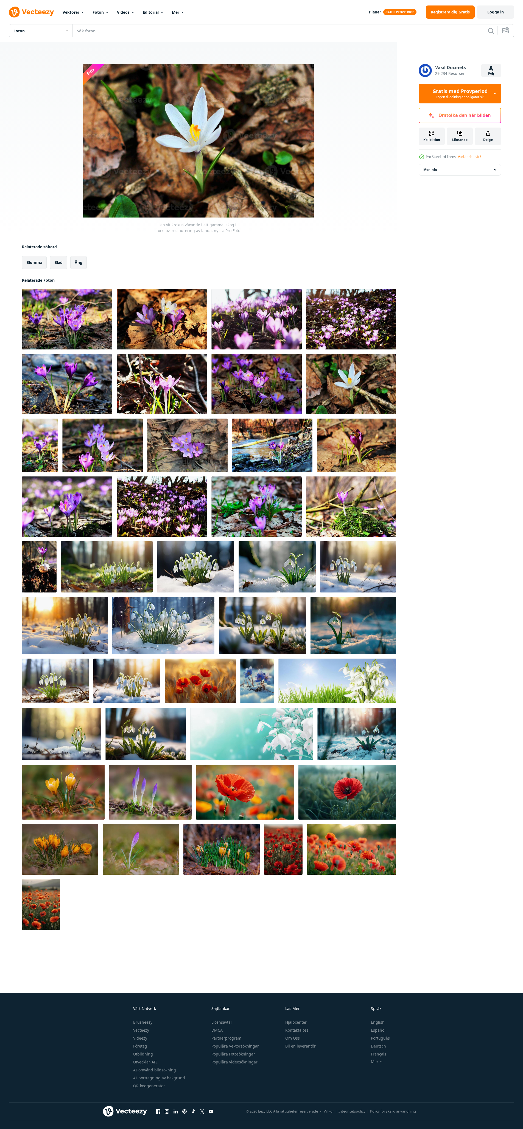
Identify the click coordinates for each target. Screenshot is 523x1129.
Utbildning (143, 1054)
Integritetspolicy (352, 1111)
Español (378, 1030)
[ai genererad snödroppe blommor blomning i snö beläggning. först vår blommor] (107, 566)
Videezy (140, 1038)
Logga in (495, 12)
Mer (175, 12)
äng (78, 262)
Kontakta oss (297, 1030)
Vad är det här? (469, 156)
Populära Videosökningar (234, 1062)
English (378, 1022)
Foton (98, 12)
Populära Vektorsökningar (235, 1046)
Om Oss (292, 1038)
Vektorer (71, 12)
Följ (491, 73)
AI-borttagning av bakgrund (159, 1077)
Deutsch (378, 1046)
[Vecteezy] (31, 12)
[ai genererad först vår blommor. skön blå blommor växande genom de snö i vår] (257, 681)
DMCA (217, 1030)
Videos (123, 12)
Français (378, 1054)
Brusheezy (142, 1022)
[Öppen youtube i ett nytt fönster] (211, 1111)
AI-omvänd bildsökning (154, 1069)
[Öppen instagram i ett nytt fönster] (167, 1111)
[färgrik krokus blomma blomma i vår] (63, 792)
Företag (140, 1046)
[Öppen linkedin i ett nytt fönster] (176, 1111)
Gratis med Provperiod (460, 93)
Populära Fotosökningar (233, 1054)
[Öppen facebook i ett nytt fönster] (158, 1111)
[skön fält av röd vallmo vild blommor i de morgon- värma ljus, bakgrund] (245, 792)
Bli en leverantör (300, 1046)
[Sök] (491, 30)
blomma (34, 262)
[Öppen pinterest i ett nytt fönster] (184, 1111)
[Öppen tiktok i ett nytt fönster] (193, 1111)
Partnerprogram (226, 1038)
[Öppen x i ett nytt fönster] (202, 1111)
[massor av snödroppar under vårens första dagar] (337, 681)
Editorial (151, 12)
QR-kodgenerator (149, 1085)
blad (58, 262)
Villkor (329, 1111)
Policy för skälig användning (393, 1111)
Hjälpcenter (296, 1022)
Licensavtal (221, 1022)
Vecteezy (141, 1030)
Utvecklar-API (145, 1062)
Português (380, 1038)
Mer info (430, 169)
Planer (375, 12)
